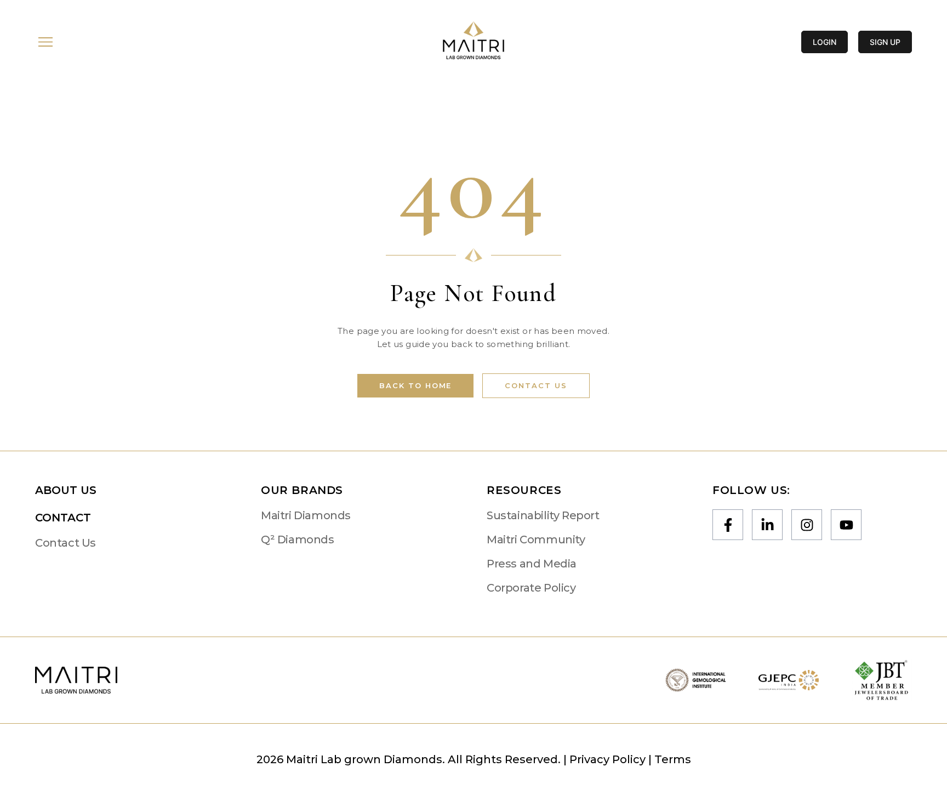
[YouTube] (846, 524)
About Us (65, 490)
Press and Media (532, 563)
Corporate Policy (531, 587)
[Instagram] (806, 524)
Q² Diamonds (297, 539)
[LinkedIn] (767, 524)
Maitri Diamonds (306, 515)
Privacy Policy (607, 759)
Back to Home (415, 385)
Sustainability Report (543, 515)
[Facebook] (727, 524)
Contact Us (536, 385)
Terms (672, 759)
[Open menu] (45, 42)
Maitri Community (536, 539)
